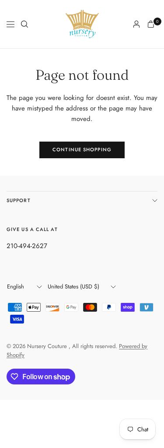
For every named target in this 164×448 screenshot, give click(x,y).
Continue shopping (82, 149)
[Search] (24, 24)
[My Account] (136, 24)
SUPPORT (19, 200)
